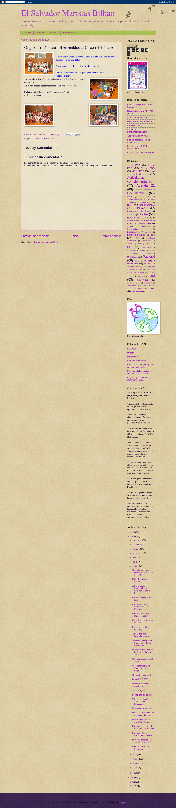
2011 (132, 786)
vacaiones (144, 286)
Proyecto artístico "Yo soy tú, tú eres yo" (142, 741)
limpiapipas (131, 250)
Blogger (122, 802)
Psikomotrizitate (149, 267)
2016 (132, 532)
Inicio (75, 235)
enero (135, 767)
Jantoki (130, 244)
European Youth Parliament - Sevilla (142, 734)
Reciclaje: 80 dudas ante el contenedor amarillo (143, 714)
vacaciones (131, 286)
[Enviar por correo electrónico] (67, 134)
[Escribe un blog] (70, 134)
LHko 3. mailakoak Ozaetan (140, 580)
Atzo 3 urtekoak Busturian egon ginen (142, 635)
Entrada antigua (111, 235)
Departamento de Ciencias (141, 206)
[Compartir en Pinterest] (78, 134)
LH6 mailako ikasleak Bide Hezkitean (142, 614)
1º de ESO (134, 165)
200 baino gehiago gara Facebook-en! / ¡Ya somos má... (142, 643)
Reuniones (150, 269)
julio (135, 558)
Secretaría (141, 276)
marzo (136, 759)
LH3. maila (146, 247)
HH (52, 138)
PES (137, 261)
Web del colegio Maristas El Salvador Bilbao (139, 106)
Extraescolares (133, 229)
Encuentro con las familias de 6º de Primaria (140, 606)
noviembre (138, 544)
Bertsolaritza (145, 197)
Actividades (139, 174)
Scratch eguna (138, 690)
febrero (136, 763)
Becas (129, 197)
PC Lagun (131, 349)
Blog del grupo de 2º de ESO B (141, 153)
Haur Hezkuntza (136, 234)
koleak (148, 244)
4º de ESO (138, 171)
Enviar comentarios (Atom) (46, 242)
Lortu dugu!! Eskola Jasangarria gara (141, 720)
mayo (135, 566)
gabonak (148, 232)
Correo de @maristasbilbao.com (137, 130)
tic (139, 283)
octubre (136, 549)
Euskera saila (144, 223)
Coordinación (146, 202)
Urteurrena (148, 283)
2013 (132, 777)
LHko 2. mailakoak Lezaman (140, 747)
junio (135, 562)
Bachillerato (135, 193)
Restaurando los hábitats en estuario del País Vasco (139, 372)
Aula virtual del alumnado (138, 136)
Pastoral (149, 256)
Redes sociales (136, 269)
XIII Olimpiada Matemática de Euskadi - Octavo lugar (141, 589)
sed (152, 275)
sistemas (130, 283)
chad (144, 199)
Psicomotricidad (133, 267)
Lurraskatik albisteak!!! (142, 695)
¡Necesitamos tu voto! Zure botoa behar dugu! (142, 668)
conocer (133, 202)
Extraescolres (133, 232)
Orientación (54, 32)
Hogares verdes (134, 357)
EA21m (142, 214)
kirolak (139, 244)
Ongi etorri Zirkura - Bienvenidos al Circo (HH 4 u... (142, 572)
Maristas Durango (135, 125)
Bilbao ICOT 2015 (140, 679)
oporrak (148, 253)
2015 (132, 537)
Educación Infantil (42, 138)
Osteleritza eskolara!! (141, 675)
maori (142, 250)
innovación (146, 241)
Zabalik (151, 288)
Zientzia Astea (137, 291)
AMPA (136, 190)
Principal (27, 32)
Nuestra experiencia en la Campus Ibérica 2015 (142, 652)
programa (147, 264)
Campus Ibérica (133, 199)
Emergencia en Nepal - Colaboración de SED (143, 727)
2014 (132, 773)
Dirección (130, 215)
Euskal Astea (133, 221)
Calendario (40, 32)
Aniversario (147, 190)
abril (135, 754)
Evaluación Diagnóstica (138, 226)
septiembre (138, 553)
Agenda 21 (146, 185)
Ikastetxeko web (69, 32)
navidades (135, 253)
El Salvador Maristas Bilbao (68, 12)
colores (152, 199)
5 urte (152, 171)
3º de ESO (148, 168)
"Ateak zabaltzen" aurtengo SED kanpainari (140, 701)
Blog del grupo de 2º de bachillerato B (137, 147)
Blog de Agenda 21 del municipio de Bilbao (137, 378)
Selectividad (142, 280)
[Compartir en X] (73, 134)
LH (129, 247)
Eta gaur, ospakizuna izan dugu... (141, 628)
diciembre (137, 540)
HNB (137, 238)
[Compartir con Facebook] (75, 134)
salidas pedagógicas (138, 272)
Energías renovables (136, 361)
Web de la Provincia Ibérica (139, 121)
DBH (129, 205)
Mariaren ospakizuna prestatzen (141, 685)
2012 (132, 782)
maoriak (152, 250)
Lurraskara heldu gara (142, 708)
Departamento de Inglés (138, 211)
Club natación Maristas (137, 117)
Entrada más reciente (35, 235)
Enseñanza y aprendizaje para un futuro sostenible (140, 366)
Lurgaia (130, 353)
